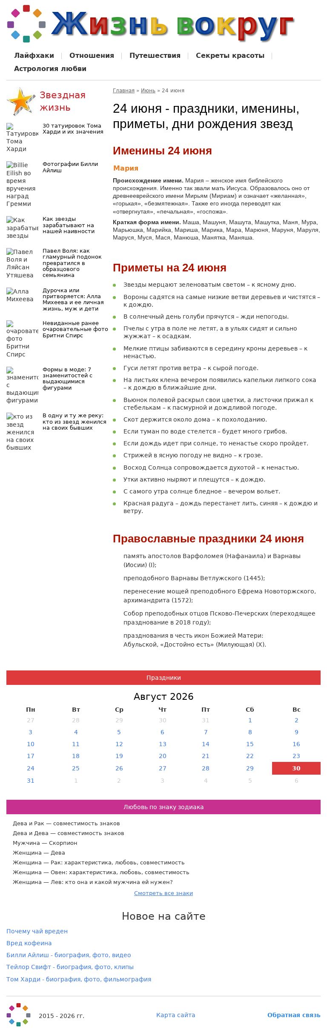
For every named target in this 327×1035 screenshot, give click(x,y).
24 (30, 768)
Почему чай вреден (37, 931)
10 (30, 744)
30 (296, 768)
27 (162, 768)
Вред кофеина (29, 943)
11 (76, 744)
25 (76, 768)
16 (296, 744)
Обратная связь (294, 1015)
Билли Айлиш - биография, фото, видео (68, 955)
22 (250, 756)
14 (205, 744)
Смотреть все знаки (163, 893)
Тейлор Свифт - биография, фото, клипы (70, 967)
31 (30, 780)
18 (76, 756)
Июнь (148, 91)
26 (119, 768)
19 (119, 756)
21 (205, 756)
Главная (124, 91)
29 (250, 768)
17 (30, 756)
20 (162, 756)
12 (119, 744)
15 (250, 744)
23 (296, 756)
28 (205, 768)
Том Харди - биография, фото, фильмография (78, 979)
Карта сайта (175, 1015)
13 (162, 744)
